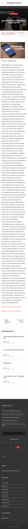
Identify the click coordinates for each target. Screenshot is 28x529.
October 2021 (5, 482)
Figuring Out (7, 363)
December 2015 (5, 506)
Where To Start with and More (11, 311)
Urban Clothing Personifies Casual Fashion (11, 410)
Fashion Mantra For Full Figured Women (11, 417)
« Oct (3, 456)
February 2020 (5, 489)
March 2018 (4, 496)
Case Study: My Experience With (13, 350)
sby (9, 17)
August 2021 (5, 486)
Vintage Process (14, 3)
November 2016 (5, 502)
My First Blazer (5, 518)
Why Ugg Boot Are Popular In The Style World (12, 414)
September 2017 (5, 499)
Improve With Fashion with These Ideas (11, 470)
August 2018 (5, 492)
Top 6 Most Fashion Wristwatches (9, 420)
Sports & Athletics (13, 13)
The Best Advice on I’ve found (11, 307)
